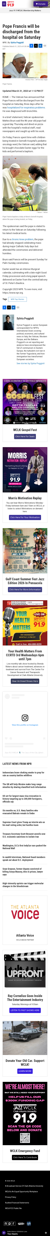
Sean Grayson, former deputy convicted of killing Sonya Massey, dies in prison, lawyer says (23, 871)
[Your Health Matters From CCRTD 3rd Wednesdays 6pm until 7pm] (25, 622)
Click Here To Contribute (25, 1157)
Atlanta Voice (25, 935)
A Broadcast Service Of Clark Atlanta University (24, 1186)
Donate (41, 4)
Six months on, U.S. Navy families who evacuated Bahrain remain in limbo (20, 812)
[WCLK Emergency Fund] (25, 1113)
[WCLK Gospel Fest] (25, 401)
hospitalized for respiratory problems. (26, 107)
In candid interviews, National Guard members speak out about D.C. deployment (24, 858)
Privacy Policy (10, 1197)
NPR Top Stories (17, 299)
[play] (4, 1232)
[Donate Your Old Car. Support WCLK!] (25, 1038)
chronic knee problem (22, 239)
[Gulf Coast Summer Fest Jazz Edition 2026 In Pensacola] (25, 550)
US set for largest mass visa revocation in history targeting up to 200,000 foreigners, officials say (22, 799)
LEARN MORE (25, 1071)
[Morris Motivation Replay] (25, 469)
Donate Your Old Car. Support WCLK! (25, 1063)
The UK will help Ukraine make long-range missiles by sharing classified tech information (24, 785)
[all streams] (46, 1233)
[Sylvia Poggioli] (8, 322)
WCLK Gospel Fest (25, 430)
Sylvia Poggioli (17, 42)
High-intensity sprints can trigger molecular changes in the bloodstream (23, 885)
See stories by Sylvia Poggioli (30, 363)
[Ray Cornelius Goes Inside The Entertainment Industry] (25, 970)
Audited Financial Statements (17, 1203)
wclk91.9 (44, 753)
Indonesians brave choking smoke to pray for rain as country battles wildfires (23, 774)
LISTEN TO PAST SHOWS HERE (25, 1010)
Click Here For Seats (25, 436)
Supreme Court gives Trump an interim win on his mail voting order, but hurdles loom (24, 823)
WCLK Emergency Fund (25, 1151)
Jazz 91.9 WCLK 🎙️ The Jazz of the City (21, 753)
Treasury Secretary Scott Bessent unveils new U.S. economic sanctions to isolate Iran (24, 835)
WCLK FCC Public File (13, 1208)
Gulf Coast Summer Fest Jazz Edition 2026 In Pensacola (25, 581)
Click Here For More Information (25, 589)
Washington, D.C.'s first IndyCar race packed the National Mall (24, 847)
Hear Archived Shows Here (25, 681)
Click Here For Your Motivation (25, 517)
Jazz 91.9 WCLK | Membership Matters (25, 10)
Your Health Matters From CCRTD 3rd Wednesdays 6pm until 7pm (25, 655)
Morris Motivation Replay (25, 498)
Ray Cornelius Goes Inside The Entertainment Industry (25, 998)
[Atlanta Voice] (25, 913)
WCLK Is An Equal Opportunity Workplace (21, 1192)
